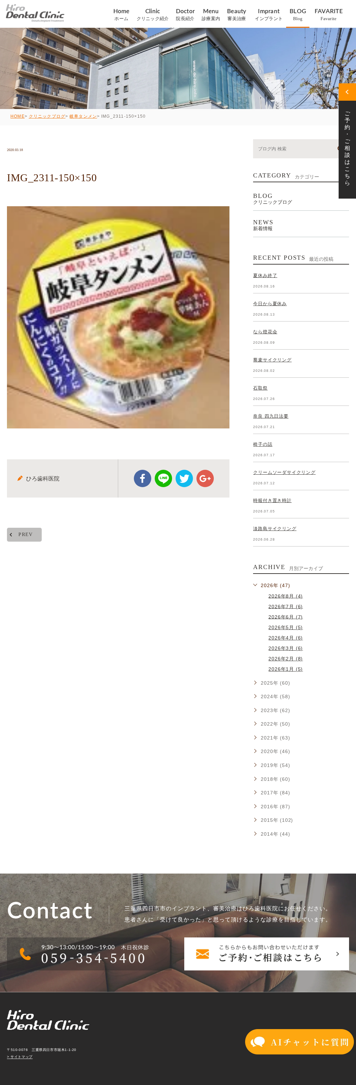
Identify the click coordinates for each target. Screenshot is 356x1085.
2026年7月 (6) (285, 606)
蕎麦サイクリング (272, 359)
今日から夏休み (270, 303)
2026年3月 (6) (285, 648)
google (205, 478)
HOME (17, 116)
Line (163, 478)
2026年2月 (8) (285, 658)
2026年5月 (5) (285, 627)
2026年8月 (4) (285, 596)
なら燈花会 (265, 331)
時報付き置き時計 (272, 500)
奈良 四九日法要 (270, 416)
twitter (184, 478)
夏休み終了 (265, 275)
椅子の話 (262, 444)
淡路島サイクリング (274, 528)
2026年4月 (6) (285, 638)
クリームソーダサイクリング (284, 472)
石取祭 (260, 388)
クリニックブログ (47, 116)
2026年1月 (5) (285, 669)
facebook (142, 478)
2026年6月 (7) (285, 616)
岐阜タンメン (83, 116)
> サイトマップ (20, 1057)
